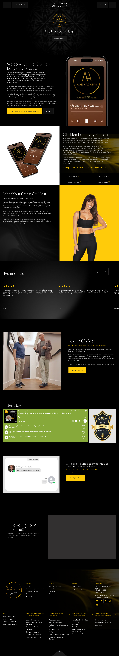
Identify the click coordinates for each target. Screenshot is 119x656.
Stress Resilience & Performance (78, 630)
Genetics (29, 629)
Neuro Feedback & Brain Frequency (80, 621)
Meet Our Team (54, 589)
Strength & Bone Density (103, 622)
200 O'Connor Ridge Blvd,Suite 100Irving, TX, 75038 (103, 588)
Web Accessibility (9, 616)
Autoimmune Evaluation (34, 637)
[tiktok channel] (101, 601)
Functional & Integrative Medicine (34, 623)
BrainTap (75, 624)
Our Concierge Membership (35, 589)
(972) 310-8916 (99, 592)
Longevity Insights (78, 589)
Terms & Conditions (9, 621)
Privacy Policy (8, 619)
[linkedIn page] (97, 605)
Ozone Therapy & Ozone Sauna (59, 634)
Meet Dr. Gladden (55, 586)
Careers (51, 594)
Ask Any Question (75, 478)
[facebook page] (97, 601)
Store (28, 594)
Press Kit (52, 591)
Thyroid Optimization (33, 632)
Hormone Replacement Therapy (57, 638)
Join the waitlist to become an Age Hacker (24, 111)
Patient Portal (76, 586)
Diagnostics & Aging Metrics (35, 627)
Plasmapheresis (54, 620)
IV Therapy (52, 632)
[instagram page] (110, 601)
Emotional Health (77, 634)
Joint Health (99, 625)
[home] (59, 5)
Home (28, 586)
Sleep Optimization (78, 627)
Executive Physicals (32, 591)
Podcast (29, 596)
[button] (112, 5)
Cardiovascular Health (33, 634)
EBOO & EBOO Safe (55, 622)
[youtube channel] (105, 601)
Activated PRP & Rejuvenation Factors (59, 626)
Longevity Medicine (32, 620)
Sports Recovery (100, 620)
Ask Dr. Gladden (77, 370)
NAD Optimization (55, 629)
